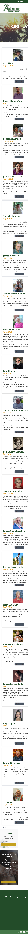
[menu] (26, 5)
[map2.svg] (25, 898)
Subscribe (9, 844)
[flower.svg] (17, 898)
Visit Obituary (19, 81)
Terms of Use (25, 932)
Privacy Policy (19, 932)
